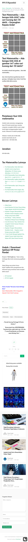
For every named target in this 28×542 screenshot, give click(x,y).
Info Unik (10, 293)
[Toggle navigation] (24, 2)
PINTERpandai (9, 2)
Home (3, 8)
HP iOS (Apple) (9, 278)
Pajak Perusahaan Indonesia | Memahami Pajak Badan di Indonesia (14, 428)
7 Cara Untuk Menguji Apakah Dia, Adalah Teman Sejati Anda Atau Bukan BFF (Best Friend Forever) (14, 236)
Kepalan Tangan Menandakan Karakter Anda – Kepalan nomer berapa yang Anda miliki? (14, 230)
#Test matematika (18, 317)
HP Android (8, 276)
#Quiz (11, 317)
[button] (25, 539)
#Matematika (6, 317)
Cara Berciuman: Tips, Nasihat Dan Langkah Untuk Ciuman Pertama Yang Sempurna (14, 224)
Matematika (8, 8)
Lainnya (16, 293)
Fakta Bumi (8, 205)
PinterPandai (10, 458)
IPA (15, 291)
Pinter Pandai (7, 307)
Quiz (3, 291)
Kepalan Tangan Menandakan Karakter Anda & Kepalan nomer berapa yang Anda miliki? (14, 213)
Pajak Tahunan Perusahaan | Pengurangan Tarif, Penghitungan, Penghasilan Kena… (13, 479)
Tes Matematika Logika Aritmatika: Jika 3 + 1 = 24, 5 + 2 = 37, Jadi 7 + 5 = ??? (15, 181)
